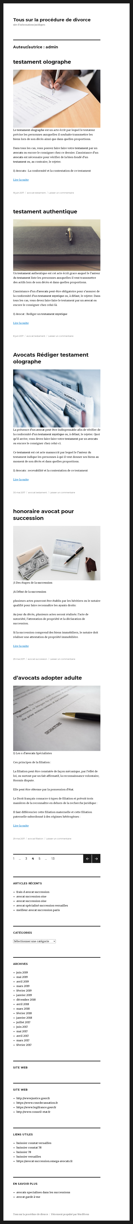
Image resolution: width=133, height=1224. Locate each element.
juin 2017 (22, 1026)
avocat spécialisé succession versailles (42, 905)
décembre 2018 (26, 999)
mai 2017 (22, 1031)
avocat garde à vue (28, 1196)
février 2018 (24, 1013)
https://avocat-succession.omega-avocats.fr (44, 1161)
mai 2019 (22, 977)
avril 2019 (22, 981)
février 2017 (23, 1044)
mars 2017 (22, 1040)
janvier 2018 (24, 1017)
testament (81, 148)
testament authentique (45, 211)
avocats (18, 152)
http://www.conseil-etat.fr (33, 1111)
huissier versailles (28, 1156)
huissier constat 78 (29, 1147)
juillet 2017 (23, 1022)
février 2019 (24, 990)
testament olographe (42, 62)
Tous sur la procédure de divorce (52, 19)
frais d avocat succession (32, 892)
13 (54, 858)
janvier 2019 (24, 995)
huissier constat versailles (33, 1143)
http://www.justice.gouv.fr (33, 1098)
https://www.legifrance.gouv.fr (36, 1107)
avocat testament (36, 192)
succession (44, 582)
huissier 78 (23, 1152)
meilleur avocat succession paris (38, 910)
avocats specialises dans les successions (43, 1192)
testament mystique (51, 295)
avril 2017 (22, 1035)
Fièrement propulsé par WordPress (70, 1214)
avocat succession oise (31, 896)
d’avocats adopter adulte (47, 677)
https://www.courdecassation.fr (37, 1102)
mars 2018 (23, 1008)
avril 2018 (22, 1004)
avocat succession (37, 659)
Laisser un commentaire (61, 192)
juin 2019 (22, 972)
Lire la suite (21, 179)
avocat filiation (35, 838)
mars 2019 (23, 986)
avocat (88, 300)
